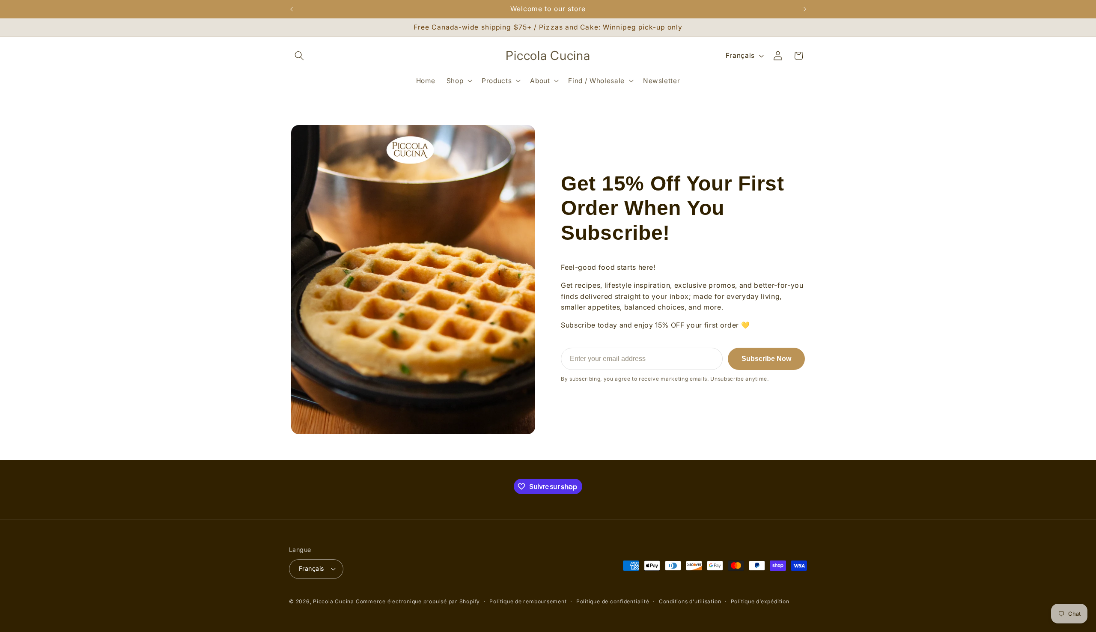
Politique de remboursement (527, 601)
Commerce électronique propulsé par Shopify (418, 601)
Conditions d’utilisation (690, 601)
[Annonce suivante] (804, 9)
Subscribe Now (766, 358)
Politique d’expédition (760, 601)
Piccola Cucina (334, 601)
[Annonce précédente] (291, 9)
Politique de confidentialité (612, 601)
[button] (299, 55)
